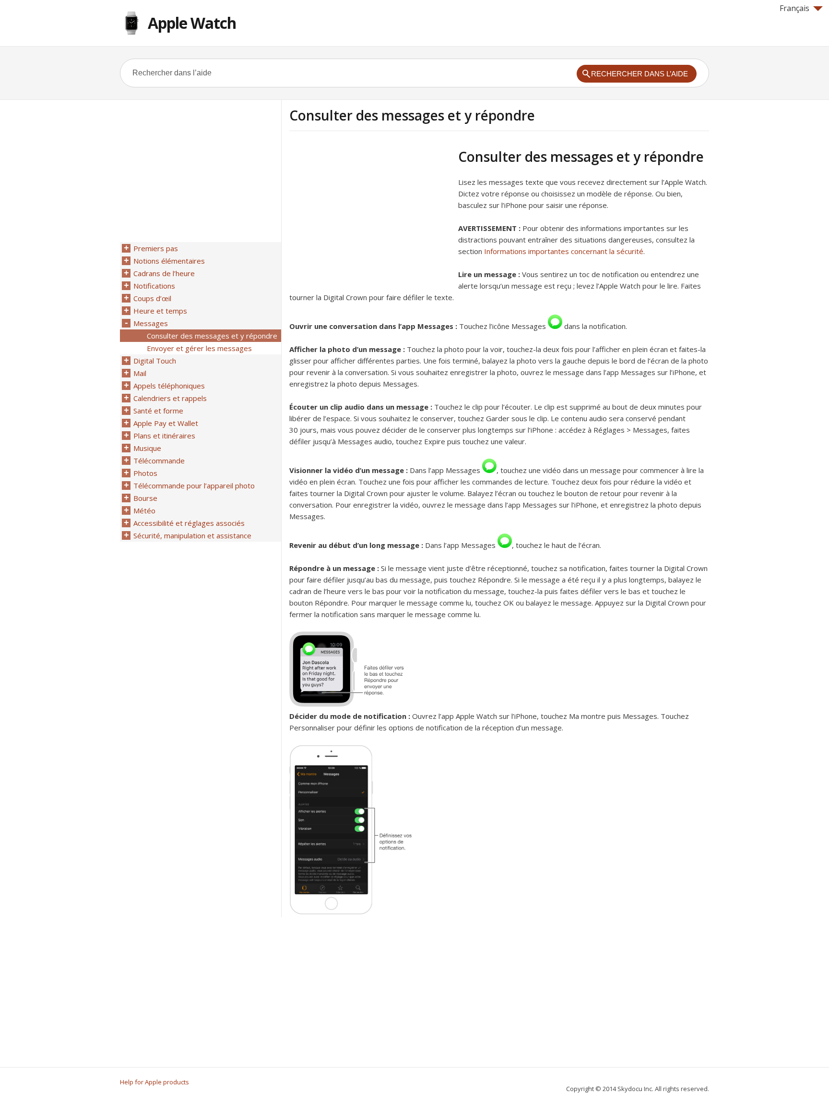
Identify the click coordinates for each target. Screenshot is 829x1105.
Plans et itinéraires (164, 435)
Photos (145, 473)
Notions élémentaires (169, 261)
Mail (139, 373)
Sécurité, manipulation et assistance (192, 535)
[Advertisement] (369, 215)
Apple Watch (192, 22)
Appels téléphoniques (169, 385)
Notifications (154, 286)
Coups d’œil (152, 298)
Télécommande (159, 460)
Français (794, 8)
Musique (147, 448)
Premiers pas (155, 248)
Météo (144, 510)
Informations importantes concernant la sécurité (563, 251)
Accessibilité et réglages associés (189, 523)
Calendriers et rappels (170, 398)
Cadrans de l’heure (164, 273)
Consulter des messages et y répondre (212, 335)
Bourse (145, 498)
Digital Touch (154, 360)
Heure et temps (160, 311)
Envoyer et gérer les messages (199, 348)
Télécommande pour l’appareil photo (194, 485)
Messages (150, 323)
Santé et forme (158, 410)
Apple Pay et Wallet (165, 423)
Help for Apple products (154, 1082)
